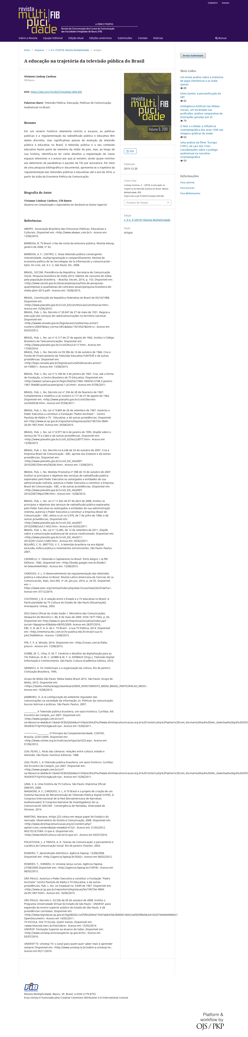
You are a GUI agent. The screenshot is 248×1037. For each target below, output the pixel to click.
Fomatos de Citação (137, 202)
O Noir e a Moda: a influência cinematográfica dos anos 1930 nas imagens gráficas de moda (201, 129)
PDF (131, 151)
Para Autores (187, 187)
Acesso (225, 2)
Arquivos (39, 50)
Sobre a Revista (28, 38)
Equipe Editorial (53, 38)
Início (27, 50)
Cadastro (213, 2)
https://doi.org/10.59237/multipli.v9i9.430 (56, 92)
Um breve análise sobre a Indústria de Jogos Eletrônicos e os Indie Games (201, 80)
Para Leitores (187, 182)
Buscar (222, 38)
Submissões (125, 38)
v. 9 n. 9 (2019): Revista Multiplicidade (69, 50)
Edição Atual (76, 38)
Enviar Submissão (193, 55)
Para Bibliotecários (190, 193)
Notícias (158, 38)
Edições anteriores (100, 38)
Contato (142, 38)
